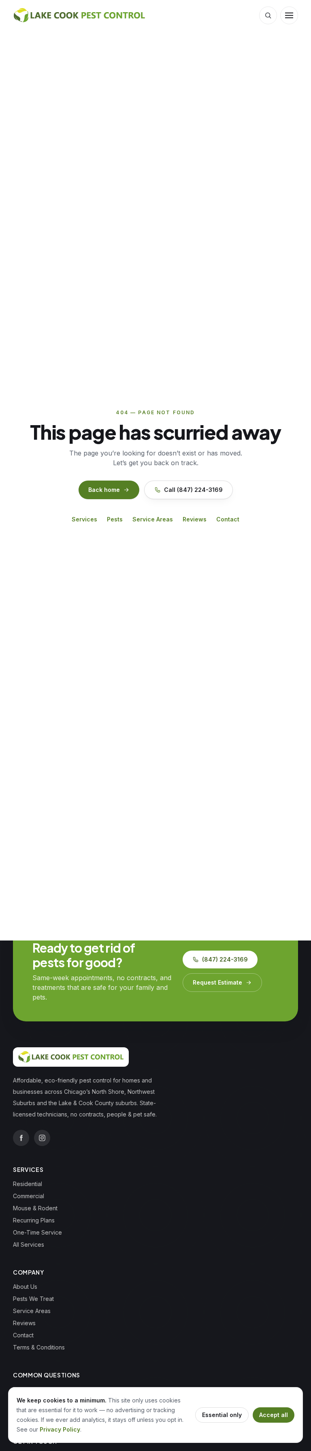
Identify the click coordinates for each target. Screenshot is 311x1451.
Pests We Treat (33, 1298)
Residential (27, 1183)
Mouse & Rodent (35, 1208)
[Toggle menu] (289, 15)
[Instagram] (42, 1138)
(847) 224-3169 (225, 959)
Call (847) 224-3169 (193, 489)
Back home (104, 489)
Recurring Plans (34, 1220)
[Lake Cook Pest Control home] (79, 15)
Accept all (273, 1414)
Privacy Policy (60, 1429)
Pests (115, 519)
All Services (28, 1244)
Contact (227, 519)
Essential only (222, 1414)
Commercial (28, 1196)
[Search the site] (268, 15)
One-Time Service (37, 1232)
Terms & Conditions (39, 1347)
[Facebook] (21, 1138)
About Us (25, 1286)
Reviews (195, 519)
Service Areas (152, 519)
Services (84, 519)
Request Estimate (217, 982)
